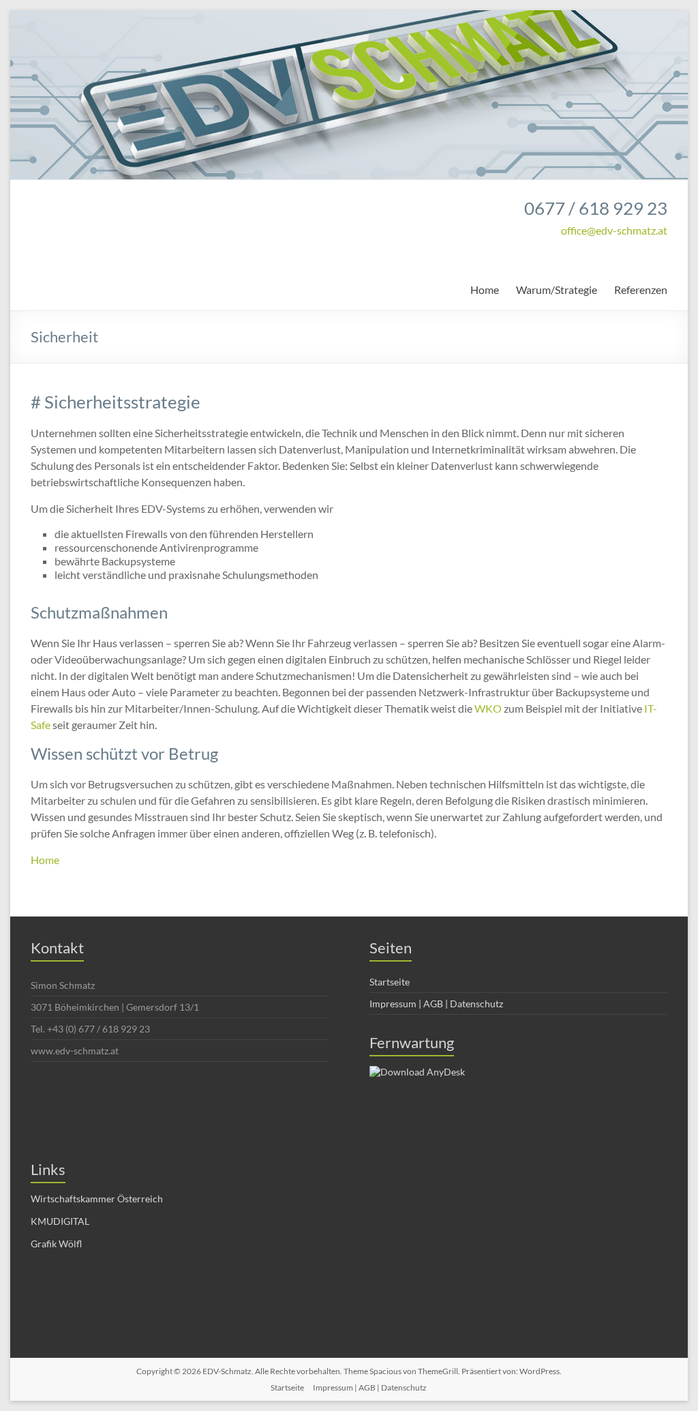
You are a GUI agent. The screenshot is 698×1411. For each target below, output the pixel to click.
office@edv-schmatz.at (614, 230)
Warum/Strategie (556, 289)
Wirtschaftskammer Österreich (97, 1198)
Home (484, 289)
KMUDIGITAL (60, 1221)
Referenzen (640, 289)
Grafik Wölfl (56, 1243)
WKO (488, 708)
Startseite (389, 981)
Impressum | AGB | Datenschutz (436, 1003)
